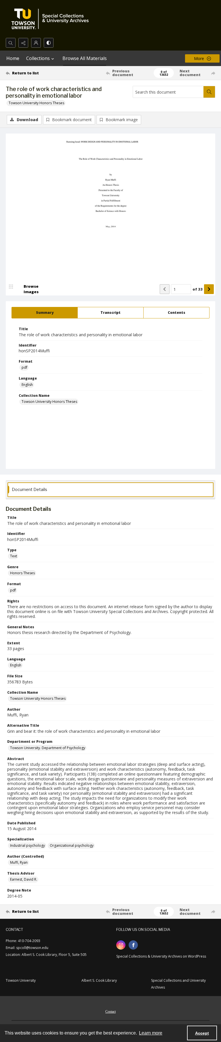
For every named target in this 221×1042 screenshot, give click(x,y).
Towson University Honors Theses (36, 102)
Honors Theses (22, 573)
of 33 (198, 289)
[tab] (44, 312)
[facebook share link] (133, 945)
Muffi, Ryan (19, 862)
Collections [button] (38, 58)
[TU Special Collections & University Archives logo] (52, 19)
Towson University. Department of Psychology (47, 747)
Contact (110, 1012)
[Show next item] (209, 289)
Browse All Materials (84, 58)
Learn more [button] (150, 1033)
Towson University (21, 980)
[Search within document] (209, 92)
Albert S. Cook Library (99, 980)
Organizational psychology (72, 845)
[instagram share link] (120, 945)
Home (12, 58)
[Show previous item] (164, 289)
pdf (24, 367)
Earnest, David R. (23, 879)
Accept (202, 1033)
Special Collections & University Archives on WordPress (161, 956)
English (27, 384)
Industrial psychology (27, 845)
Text (13, 556)
